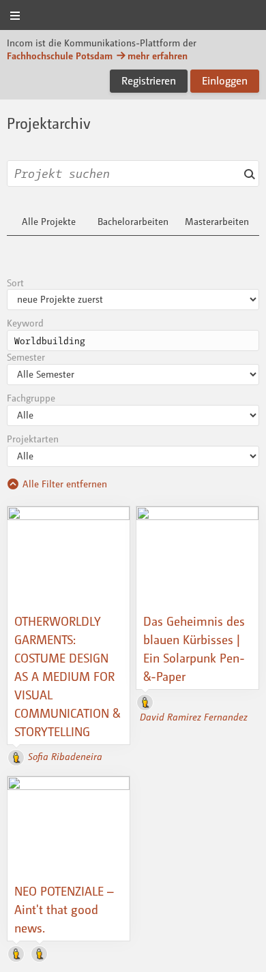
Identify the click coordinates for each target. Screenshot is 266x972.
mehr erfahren (158, 55)
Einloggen (225, 80)
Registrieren (148, 80)
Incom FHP (133, 16)
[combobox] (133, 173)
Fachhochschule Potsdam (60, 55)
